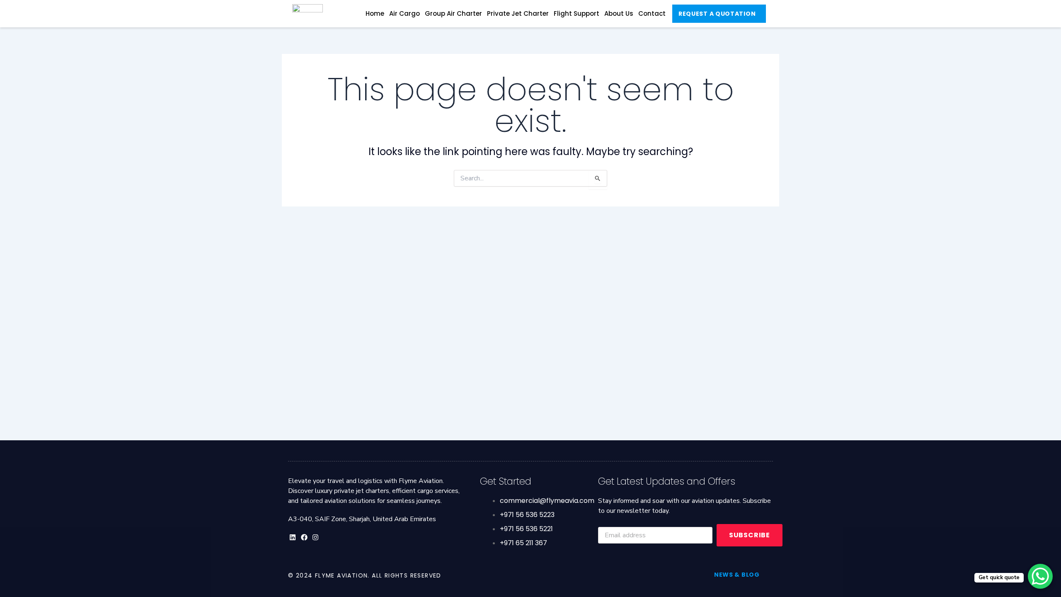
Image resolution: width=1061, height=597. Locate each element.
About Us (618, 13)
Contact (652, 13)
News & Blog (737, 574)
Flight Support (576, 13)
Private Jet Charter (518, 13)
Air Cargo (404, 13)
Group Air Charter (453, 13)
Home (375, 13)
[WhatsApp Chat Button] (1040, 576)
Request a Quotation (717, 14)
